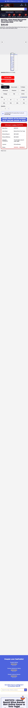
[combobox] (12, 9)
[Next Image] (25, 42)
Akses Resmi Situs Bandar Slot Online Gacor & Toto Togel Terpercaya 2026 (14, 119)
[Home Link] (9, 5)
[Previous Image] (2, 42)
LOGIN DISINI (8, 81)
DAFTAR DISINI (7, 77)
